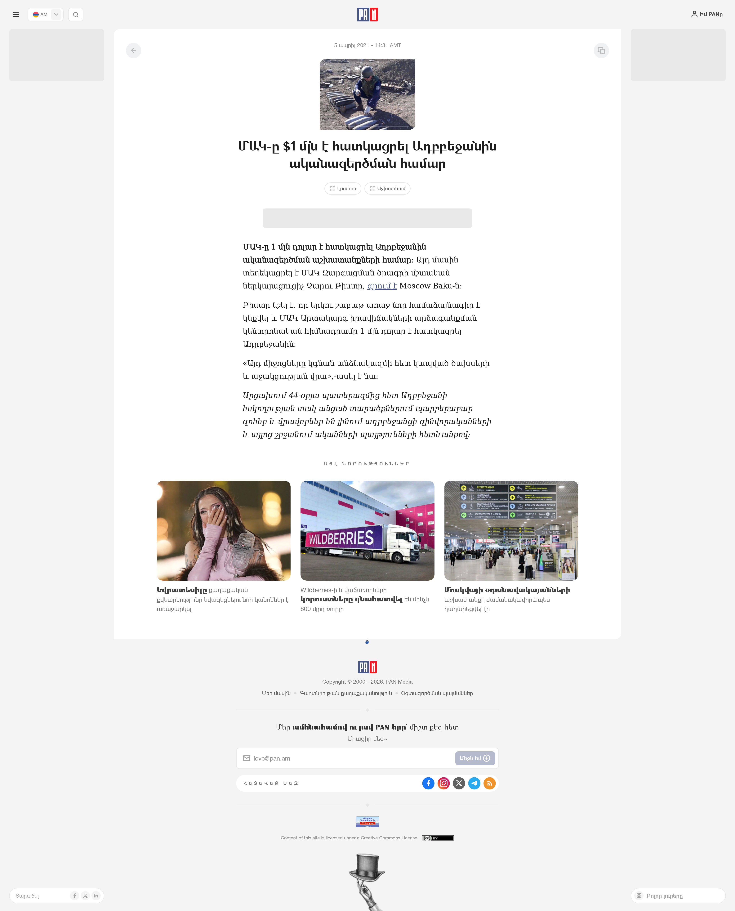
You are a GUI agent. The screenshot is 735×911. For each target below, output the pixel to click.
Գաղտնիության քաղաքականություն (346, 693)
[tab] (462, 250)
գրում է (382, 285)
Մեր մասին (276, 693)
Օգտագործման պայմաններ (437, 693)
